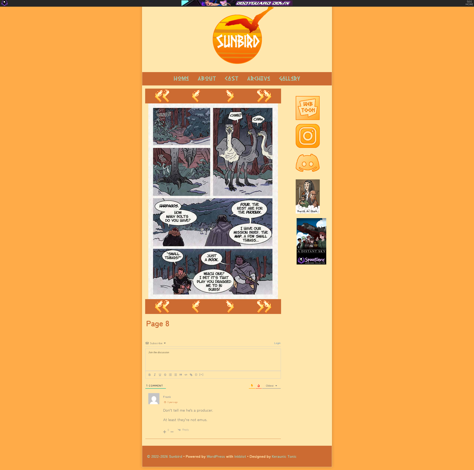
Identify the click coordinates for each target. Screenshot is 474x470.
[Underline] (160, 375)
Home (181, 78)
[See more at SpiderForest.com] (469, 3)
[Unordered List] (175, 375)
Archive (258, 78)
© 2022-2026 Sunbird (164, 456)
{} (196, 374)
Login (277, 343)
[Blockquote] (180, 375)
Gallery (289, 78)
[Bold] (149, 375)
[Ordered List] (170, 375)
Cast (231, 78)
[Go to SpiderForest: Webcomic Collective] (311, 261)
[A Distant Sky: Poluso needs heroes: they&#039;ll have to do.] (311, 237)
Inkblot (240, 456)
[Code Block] (185, 375)
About (207, 78)
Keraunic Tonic (284, 456)
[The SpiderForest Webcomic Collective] (4, 3)
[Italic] (154, 375)
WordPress (216, 456)
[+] (201, 374)
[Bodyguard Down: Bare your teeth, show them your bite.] (237, 3)
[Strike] (165, 375)
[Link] (191, 375)
